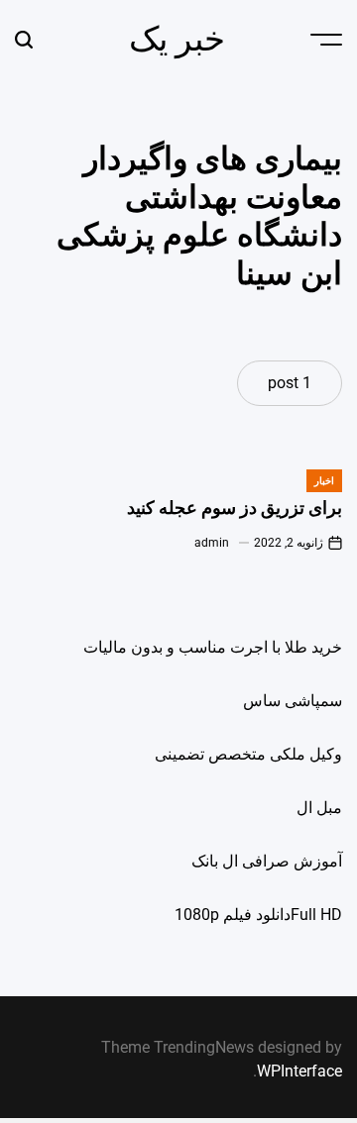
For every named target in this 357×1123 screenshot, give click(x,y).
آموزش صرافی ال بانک (266, 861)
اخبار (324, 480)
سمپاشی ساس (292, 700)
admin (211, 543)
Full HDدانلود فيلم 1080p (258, 914)
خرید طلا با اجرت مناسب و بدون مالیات (212, 647)
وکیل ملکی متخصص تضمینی (248, 754)
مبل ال (319, 807)
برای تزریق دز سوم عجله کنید (234, 507)
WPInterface (299, 1071)
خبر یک (177, 38)
